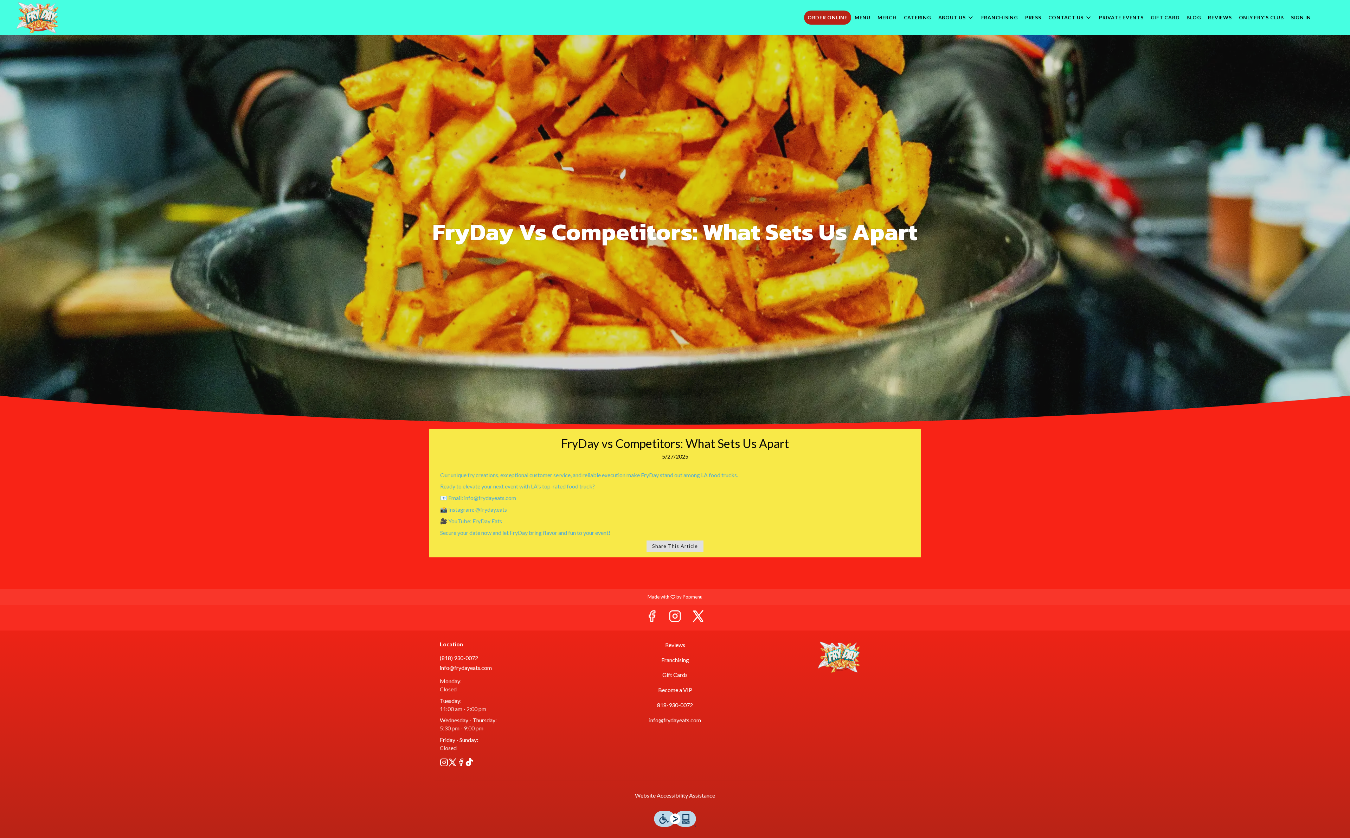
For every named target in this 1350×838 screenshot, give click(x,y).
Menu (862, 17)
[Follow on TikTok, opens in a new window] (469, 763)
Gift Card (1165, 17)
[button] (956, 18)
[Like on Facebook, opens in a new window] (651, 618)
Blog (1194, 17)
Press (1033, 17)
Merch (887, 17)
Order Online (828, 17)
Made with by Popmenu (353, 597)
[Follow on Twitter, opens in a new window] (698, 618)
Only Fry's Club (1261, 17)
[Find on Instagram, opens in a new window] (675, 618)
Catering (917, 17)
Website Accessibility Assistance (675, 795)
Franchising (999, 17)
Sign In (1301, 17)
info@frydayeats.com (466, 667)
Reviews (1220, 17)
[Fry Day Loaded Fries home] (37, 17)
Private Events (1121, 17)
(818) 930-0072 (459, 657)
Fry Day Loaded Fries (839, 657)
